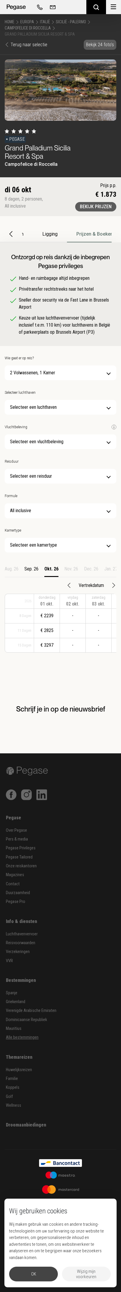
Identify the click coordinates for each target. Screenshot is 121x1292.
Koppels (12, 1087)
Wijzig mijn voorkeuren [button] (86, 1274)
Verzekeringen (18, 951)
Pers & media (17, 839)
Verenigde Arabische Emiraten (31, 1010)
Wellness (13, 1105)
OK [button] (33, 1274)
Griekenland (15, 1001)
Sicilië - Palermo (71, 21)
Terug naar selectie (29, 44)
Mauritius (13, 1028)
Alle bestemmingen (22, 1037)
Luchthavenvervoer (22, 934)
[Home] (16, 7)
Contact (13, 883)
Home (9, 21)
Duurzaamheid (18, 892)
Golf (9, 1096)
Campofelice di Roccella (28, 28)
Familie (12, 1078)
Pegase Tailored (19, 857)
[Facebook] (11, 794)
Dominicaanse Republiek (26, 1019)
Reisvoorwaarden (20, 942)
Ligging (50, 234)
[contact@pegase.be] (51, 7)
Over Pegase (16, 830)
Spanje (11, 992)
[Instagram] (26, 794)
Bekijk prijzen (96, 206)
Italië (45, 21)
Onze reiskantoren (21, 865)
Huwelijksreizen (19, 1069)
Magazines (15, 874)
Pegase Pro (15, 901)
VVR (9, 960)
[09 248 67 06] (38, 7)
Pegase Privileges (21, 848)
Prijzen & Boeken (94, 234)
